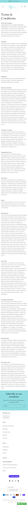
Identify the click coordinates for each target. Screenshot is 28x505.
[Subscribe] (23, 406)
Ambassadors (6, 446)
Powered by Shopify (14, 500)
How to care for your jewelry (9, 467)
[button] (2, 6)
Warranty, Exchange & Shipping (10, 464)
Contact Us (22, 503)
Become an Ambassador (8, 425)
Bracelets (5, 435)
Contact (4, 453)
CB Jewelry (8, 500)
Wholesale (5, 449)
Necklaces (5, 429)
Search (4, 470)
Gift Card (5, 438)
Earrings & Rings (6, 432)
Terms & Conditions (7, 461)
